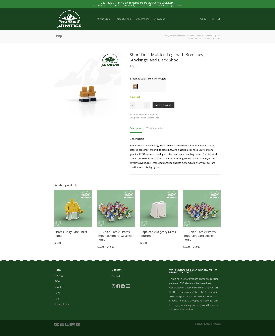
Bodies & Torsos (147, 117)
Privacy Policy (61, 304)
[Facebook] (118, 286)
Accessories (142, 19)
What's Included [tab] (154, 128)
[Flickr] (123, 286)
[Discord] (128, 286)
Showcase (159, 19)
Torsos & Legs (123, 19)
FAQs (57, 281)
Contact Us (117, 276)
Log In (202, 19)
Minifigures (103, 19)
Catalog (58, 275)
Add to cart (163, 105)
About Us (59, 287)
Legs (157, 117)
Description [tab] (136, 128)
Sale (56, 298)
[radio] (135, 86)
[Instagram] (113, 286)
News (57, 292)
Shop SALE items (164, 2)
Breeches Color (138, 78)
